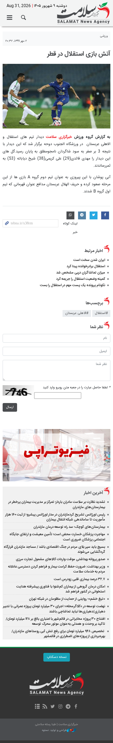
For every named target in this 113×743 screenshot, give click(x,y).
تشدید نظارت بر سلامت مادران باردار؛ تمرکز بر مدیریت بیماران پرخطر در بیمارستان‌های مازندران (56, 504)
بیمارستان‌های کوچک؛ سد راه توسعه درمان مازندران (69, 527)
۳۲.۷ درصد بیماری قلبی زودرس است (79, 579)
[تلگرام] (68, 707)
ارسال (10, 407)
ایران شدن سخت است (89, 260)
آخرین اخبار (93, 493)
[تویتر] (52, 707)
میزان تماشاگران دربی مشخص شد (80, 273)
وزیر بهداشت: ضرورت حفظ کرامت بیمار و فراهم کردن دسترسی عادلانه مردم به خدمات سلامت (56, 569)
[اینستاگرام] (60, 707)
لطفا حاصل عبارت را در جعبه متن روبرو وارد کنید (76, 387)
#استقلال (101, 313)
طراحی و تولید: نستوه (54, 730)
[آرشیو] (37, 707)
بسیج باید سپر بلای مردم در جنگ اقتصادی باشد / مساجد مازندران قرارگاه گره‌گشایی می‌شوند (54, 549)
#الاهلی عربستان (76, 313)
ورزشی (104, 36)
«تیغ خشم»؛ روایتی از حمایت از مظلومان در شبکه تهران (67, 599)
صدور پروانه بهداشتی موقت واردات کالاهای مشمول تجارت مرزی (60, 559)
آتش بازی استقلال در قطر (78, 54)
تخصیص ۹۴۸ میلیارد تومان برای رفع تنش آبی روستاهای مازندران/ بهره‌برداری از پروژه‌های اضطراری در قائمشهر (58, 633)
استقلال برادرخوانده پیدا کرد (86, 266)
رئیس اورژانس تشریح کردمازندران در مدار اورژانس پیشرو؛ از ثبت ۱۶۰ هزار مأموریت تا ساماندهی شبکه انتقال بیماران (55, 517)
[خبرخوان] (45, 707)
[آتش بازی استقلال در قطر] (56, 96)
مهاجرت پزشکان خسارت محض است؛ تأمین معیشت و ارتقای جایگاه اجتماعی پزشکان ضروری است (57, 537)
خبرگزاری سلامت (56, 13)
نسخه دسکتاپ (56, 657)
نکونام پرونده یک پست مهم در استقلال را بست (72, 285)
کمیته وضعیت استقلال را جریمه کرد (80, 279)
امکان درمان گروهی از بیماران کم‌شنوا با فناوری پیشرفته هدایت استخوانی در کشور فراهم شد (60, 589)
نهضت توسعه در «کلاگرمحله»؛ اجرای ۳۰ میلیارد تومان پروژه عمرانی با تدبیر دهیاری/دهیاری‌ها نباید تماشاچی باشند (54, 608)
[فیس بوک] (75, 707)
